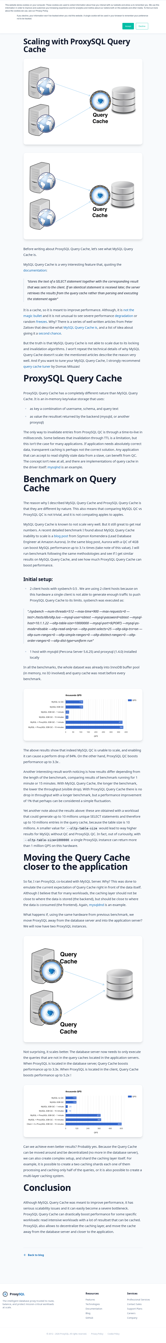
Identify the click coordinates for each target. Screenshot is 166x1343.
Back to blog (36, 1255)
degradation (124, 316)
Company (132, 1317)
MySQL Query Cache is (80, 327)
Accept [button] (128, 26)
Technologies (93, 1304)
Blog (88, 1313)
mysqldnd (96, 905)
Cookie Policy (113, 1334)
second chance (50, 333)
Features (90, 1299)
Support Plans (134, 1308)
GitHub (89, 1317)
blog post (61, 536)
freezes (41, 321)
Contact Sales (134, 1304)
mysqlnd (53, 467)
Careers (131, 1313)
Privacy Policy (97, 1334)
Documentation (94, 1308)
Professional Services (138, 1299)
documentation (34, 270)
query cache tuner (36, 366)
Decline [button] (142, 26)
